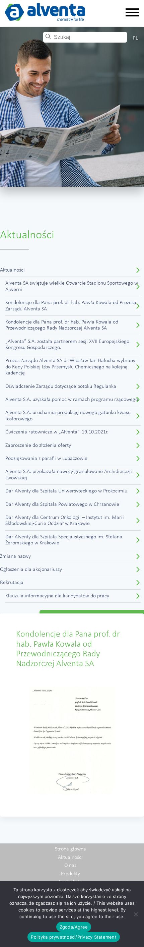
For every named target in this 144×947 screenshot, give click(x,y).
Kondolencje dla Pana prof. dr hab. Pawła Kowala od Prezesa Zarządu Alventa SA (70, 305)
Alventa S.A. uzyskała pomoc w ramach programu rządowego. (72, 399)
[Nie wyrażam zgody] (135, 914)
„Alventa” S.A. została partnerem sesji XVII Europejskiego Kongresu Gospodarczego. (67, 344)
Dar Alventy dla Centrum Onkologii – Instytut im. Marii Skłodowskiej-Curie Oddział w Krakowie (64, 520)
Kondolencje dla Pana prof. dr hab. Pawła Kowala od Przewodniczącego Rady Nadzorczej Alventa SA (61, 325)
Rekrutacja (11, 582)
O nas (70, 865)
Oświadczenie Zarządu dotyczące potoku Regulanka (60, 386)
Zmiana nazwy (15, 556)
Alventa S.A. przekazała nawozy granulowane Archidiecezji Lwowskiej (68, 474)
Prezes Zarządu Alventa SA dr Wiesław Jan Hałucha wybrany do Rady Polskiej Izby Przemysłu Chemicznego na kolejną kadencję (70, 367)
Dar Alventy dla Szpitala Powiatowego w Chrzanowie (62, 504)
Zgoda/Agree (74, 927)
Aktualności (12, 270)
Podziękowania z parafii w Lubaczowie (46, 458)
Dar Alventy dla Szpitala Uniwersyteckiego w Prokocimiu (66, 491)
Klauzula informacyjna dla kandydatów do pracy (57, 596)
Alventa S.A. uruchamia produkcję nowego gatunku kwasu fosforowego (68, 415)
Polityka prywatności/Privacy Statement (74, 937)
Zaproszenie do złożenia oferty (38, 445)
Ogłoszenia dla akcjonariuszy (31, 569)
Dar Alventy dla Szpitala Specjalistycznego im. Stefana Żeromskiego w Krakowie (63, 540)
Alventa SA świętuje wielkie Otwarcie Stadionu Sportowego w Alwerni (71, 286)
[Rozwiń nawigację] (132, 13)
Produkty (70, 874)
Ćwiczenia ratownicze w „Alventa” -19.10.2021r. (57, 432)
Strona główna (70, 849)
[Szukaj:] (90, 37)
